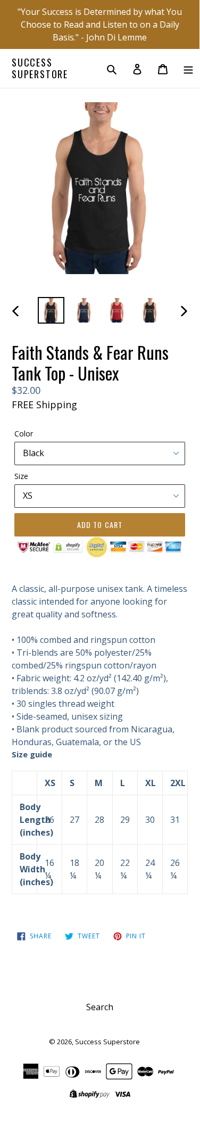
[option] (51, 310)
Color (23, 433)
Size (21, 476)
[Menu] (188, 68)
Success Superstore (40, 68)
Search (99, 1007)
